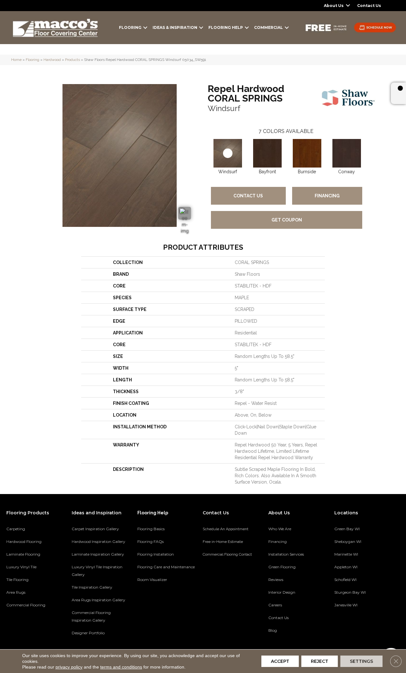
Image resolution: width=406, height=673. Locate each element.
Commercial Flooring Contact (227, 554)
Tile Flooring (17, 579)
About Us (334, 5)
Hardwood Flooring (24, 541)
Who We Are (279, 528)
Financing (327, 195)
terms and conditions (121, 667)
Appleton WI (345, 566)
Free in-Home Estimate (223, 541)
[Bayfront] (267, 153)
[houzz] (361, 627)
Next (368, 147)
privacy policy (69, 667)
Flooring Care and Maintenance (166, 566)
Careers (275, 605)
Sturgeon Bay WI (350, 592)
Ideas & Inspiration (175, 27)
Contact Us (369, 5)
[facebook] (350, 627)
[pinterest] (339, 627)
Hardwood (52, 59)
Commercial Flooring (25, 605)
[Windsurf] (228, 153)
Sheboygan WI (347, 541)
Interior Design (281, 592)
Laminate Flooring (23, 554)
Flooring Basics (151, 528)
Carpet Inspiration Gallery (95, 528)
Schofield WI (345, 579)
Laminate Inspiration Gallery (98, 554)
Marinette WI (346, 554)
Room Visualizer (152, 579)
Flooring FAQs (150, 541)
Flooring (130, 27)
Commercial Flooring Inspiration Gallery (91, 616)
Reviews (275, 579)
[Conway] (347, 153)
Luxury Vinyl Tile (21, 566)
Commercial (268, 27)
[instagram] (372, 627)
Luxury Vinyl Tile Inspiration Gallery (97, 570)
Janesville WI (345, 605)
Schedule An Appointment (225, 529)
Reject (319, 661)
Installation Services (286, 554)
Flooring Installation (155, 554)
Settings (361, 661)
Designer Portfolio (88, 632)
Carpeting (15, 528)
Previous (204, 147)
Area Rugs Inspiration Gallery (98, 599)
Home (16, 59)
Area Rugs (15, 592)
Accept (280, 661)
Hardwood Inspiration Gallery (98, 541)
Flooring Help (225, 27)
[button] (348, 5)
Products (72, 59)
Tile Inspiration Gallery (92, 587)
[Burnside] (307, 153)
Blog (272, 630)
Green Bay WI (347, 528)
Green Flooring (282, 566)
